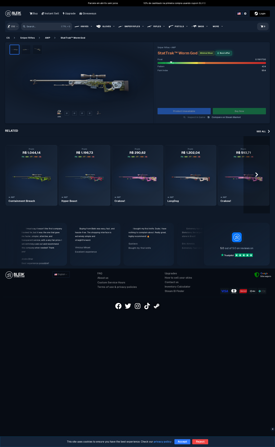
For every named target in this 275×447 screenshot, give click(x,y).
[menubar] (149, 26)
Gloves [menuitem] (106, 26)
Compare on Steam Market (226, 117)
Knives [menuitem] (84, 26)
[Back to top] (272, 429)
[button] (14, 49)
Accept (182, 441)
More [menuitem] (216, 26)
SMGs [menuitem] (201, 26)
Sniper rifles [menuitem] (132, 26)
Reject (200, 441)
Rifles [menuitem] (157, 26)
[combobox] (12, 26)
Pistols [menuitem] (179, 26)
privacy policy (162, 441)
